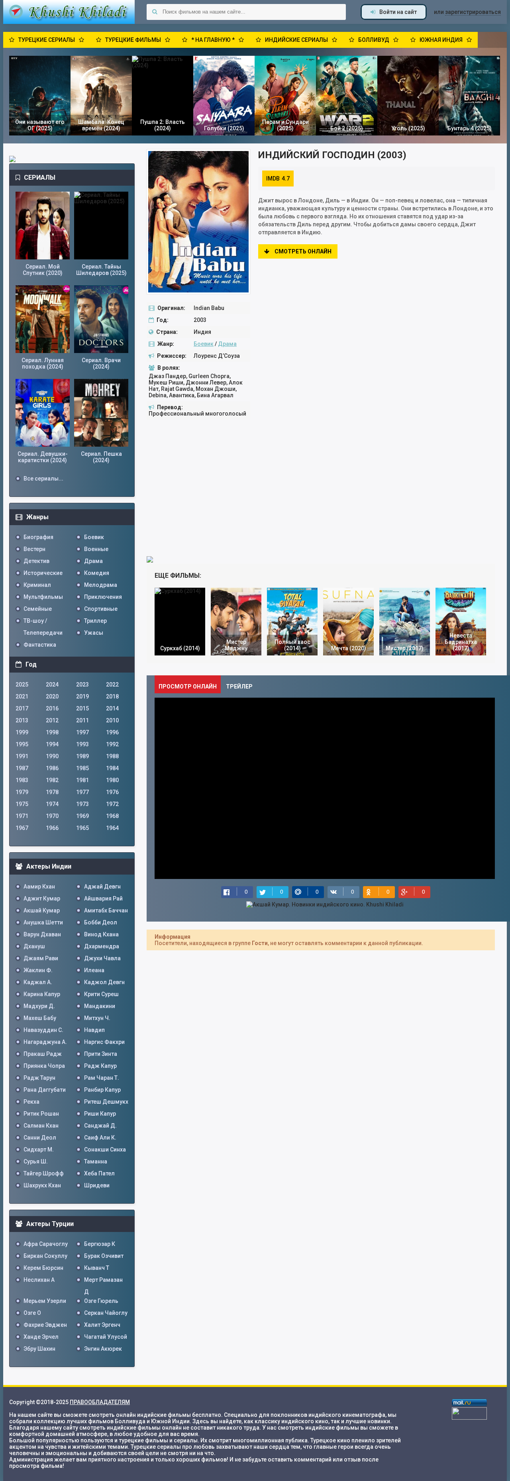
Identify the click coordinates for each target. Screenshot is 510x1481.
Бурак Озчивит (104, 1256)
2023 (82, 684)
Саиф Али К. (100, 1137)
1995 (22, 744)
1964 (112, 828)
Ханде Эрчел (41, 1337)
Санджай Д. (100, 1125)
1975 (22, 804)
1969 (82, 816)
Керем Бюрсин (43, 1268)
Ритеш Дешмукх (106, 1101)
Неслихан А (39, 1280)
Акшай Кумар (42, 910)
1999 (22, 732)
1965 (82, 828)
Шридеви (97, 1185)
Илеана (94, 970)
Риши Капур (100, 1113)
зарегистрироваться (473, 12)
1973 (82, 804)
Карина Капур (42, 994)
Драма (227, 344)
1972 (112, 804)
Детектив (36, 561)
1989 (82, 756)
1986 (52, 768)
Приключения (103, 597)
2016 (52, 708)
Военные (96, 549)
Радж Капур (100, 1066)
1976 (112, 792)
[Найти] (155, 12)
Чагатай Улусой (105, 1337)
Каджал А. (38, 982)
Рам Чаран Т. (101, 1078)
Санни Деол (40, 1137)
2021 (22, 696)
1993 (82, 744)
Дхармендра (101, 946)
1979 (22, 792)
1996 (112, 732)
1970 (52, 816)
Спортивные (101, 609)
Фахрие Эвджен (45, 1325)
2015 (82, 708)
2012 (52, 720)
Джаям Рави (41, 958)
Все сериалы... (43, 478)
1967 (22, 828)
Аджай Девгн (102, 886)
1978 (52, 792)
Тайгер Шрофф (44, 1173)
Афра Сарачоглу (46, 1244)
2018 (112, 696)
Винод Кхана (101, 934)
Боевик (204, 344)
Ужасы (93, 633)
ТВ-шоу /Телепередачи (43, 622)
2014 (112, 708)
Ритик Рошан (41, 1113)
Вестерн (34, 549)
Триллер (95, 621)
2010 (112, 720)
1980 (112, 780)
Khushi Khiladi (69, 12)
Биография (38, 537)
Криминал (37, 585)
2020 (52, 696)
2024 (52, 684)
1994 (52, 744)
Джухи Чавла (102, 958)
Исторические (43, 573)
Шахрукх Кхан (42, 1185)
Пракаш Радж (43, 1054)
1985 (82, 768)
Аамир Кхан (39, 886)
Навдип (94, 1030)
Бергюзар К (99, 1244)
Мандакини (99, 1006)
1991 (22, 756)
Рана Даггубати (45, 1090)
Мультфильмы (43, 597)
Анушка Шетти (43, 922)
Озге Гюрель (101, 1301)
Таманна (95, 1161)
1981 (82, 780)
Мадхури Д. (39, 1006)
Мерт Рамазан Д (103, 1281)
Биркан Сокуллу (45, 1256)
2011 (82, 720)
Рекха (31, 1101)
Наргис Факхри (104, 1042)
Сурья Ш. (36, 1161)
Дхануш (34, 946)
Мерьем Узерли (45, 1301)
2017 (22, 708)
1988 (112, 756)
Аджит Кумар (42, 898)
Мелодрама (100, 585)
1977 (82, 792)
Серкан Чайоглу (106, 1313)
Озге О (32, 1313)
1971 (22, 816)
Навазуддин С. (43, 1030)
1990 (52, 756)
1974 (52, 804)
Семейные (38, 609)
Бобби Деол (100, 922)
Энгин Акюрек (103, 1349)
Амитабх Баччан (106, 910)
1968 (112, 816)
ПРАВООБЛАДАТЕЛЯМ (100, 1402)
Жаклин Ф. (38, 970)
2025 (22, 684)
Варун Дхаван (42, 934)
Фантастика (40, 644)
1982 (52, 780)
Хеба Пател (99, 1173)
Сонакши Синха (105, 1149)
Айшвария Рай (103, 898)
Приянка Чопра (44, 1066)
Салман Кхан (41, 1125)
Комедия (96, 573)
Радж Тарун (39, 1078)
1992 (112, 744)
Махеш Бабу (40, 1018)
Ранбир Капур (102, 1090)
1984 (112, 768)
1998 (52, 732)
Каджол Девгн (104, 982)
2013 (22, 720)
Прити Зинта (100, 1054)
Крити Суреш (101, 994)
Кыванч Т (96, 1268)
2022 (112, 684)
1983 (22, 780)
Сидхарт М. (39, 1149)
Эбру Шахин (39, 1349)
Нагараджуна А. (45, 1042)
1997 (82, 732)
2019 (82, 696)
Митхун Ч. (97, 1018)
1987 (22, 768)
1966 (52, 828)
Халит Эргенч (102, 1325)
